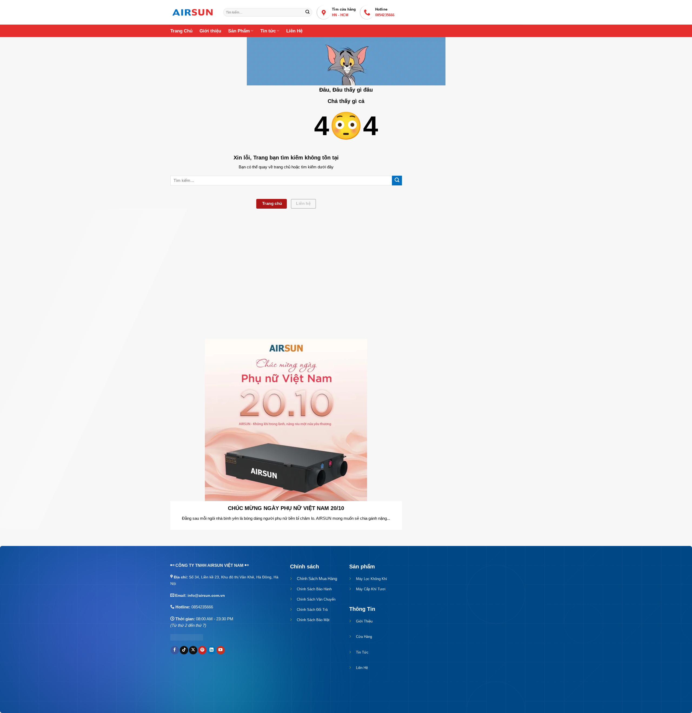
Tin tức (268, 30)
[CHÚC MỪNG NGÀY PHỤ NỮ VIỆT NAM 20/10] (286, 419)
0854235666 (202, 607)
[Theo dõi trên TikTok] (184, 650)
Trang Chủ (181, 30)
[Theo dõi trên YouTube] (221, 650)
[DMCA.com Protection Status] (186, 637)
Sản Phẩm (239, 30)
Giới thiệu (210, 30)
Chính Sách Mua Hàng (317, 578)
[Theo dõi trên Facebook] (175, 650)
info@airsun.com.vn (206, 595)
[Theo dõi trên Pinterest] (202, 650)
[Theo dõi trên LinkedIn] (211, 650)
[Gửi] (307, 12)
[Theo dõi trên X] (193, 650)
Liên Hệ (294, 30)
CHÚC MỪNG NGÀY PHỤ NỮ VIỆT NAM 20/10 (286, 508)
